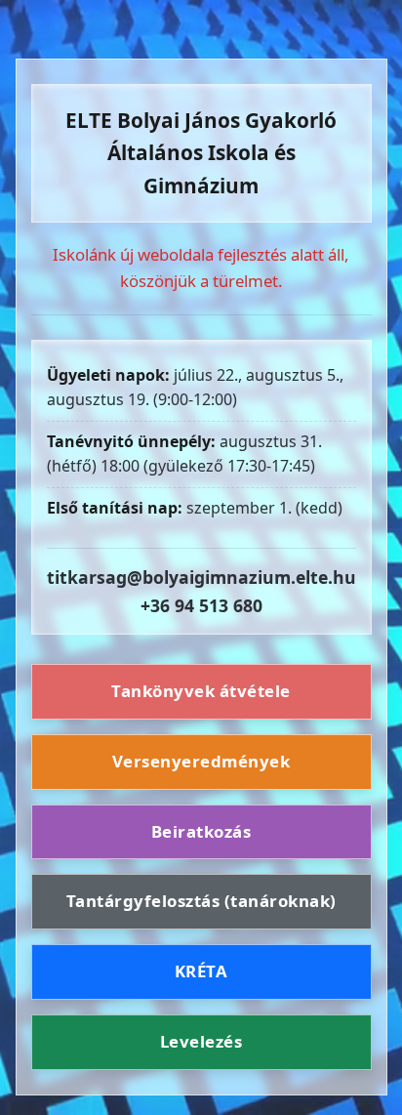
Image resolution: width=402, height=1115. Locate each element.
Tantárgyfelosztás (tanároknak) (201, 900)
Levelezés (201, 1041)
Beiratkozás (201, 831)
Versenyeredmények (201, 761)
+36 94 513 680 (201, 605)
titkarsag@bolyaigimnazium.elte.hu (201, 577)
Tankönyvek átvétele (201, 691)
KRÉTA (201, 971)
